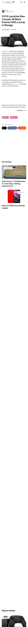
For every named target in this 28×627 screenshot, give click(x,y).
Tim (8, 10)
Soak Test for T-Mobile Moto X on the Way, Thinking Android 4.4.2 (13, 183)
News (5, 616)
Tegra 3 (14, 117)
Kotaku (24, 110)
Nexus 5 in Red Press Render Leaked (13, 206)
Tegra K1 (15, 84)
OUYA (6, 117)
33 (6, 29)
